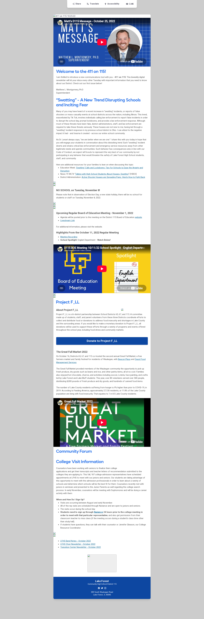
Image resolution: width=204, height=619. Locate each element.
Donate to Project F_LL (102, 341)
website (138, 217)
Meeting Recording (68, 237)
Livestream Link (67, 220)
